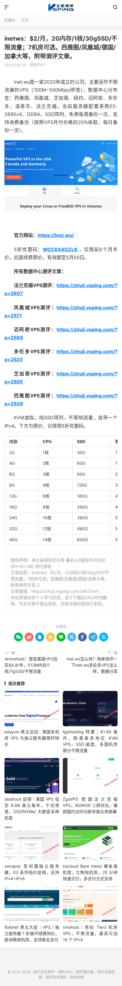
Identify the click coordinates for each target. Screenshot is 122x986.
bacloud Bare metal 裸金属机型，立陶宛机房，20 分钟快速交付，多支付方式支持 (90, 872)
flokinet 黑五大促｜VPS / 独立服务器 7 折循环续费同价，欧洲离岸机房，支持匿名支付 (31, 933)
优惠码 (9, 20)
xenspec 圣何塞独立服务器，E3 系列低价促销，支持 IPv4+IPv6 (31, 872)
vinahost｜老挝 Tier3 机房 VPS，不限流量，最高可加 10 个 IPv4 (90, 933)
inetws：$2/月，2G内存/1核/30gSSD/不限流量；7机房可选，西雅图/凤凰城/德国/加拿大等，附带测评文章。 (60, 47)
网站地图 (77, 977)
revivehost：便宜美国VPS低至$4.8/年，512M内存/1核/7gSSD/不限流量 (30, 665)
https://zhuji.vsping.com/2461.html (65, 591)
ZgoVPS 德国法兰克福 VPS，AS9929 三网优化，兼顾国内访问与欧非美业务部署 (90, 805)
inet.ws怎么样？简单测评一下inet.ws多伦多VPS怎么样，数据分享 (92, 665)
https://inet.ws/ (56, 235)
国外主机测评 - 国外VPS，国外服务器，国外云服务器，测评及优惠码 (60, 7)
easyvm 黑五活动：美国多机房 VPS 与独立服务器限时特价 (31, 738)
